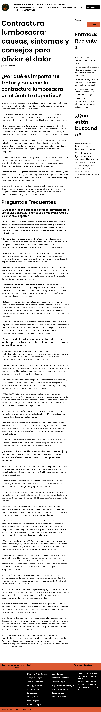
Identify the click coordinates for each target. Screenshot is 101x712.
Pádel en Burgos (59, 697)
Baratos (79, 146)
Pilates (83, 168)
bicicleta (87, 146)
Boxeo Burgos (58, 693)
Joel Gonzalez (9, 66)
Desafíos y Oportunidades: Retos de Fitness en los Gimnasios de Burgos (86, 92)
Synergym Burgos (34, 678)
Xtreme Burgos (33, 697)
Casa (97, 150)
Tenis (89, 174)
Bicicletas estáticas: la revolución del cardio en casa (85, 60)
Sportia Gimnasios (35, 681)
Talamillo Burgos (34, 704)
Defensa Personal (87, 153)
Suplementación (81, 174)
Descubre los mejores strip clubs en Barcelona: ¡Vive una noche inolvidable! (86, 82)
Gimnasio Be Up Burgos (37, 674)
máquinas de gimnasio (85, 165)
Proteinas (78, 171)
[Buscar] (82, 7)
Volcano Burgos (33, 689)
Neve (3, 709)
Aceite (77, 143)
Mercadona (91, 162)
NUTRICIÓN (92, 684)
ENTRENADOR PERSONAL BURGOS (51, 4)
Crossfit (78, 153)
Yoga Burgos (57, 674)
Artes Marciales (86, 143)
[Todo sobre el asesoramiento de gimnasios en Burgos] (5, 7)
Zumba (77, 177)
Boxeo (92, 150)
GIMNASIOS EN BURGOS (87, 673)
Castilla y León (84, 690)
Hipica (77, 162)
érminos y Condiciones (84, 665)
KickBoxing (82, 162)
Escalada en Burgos (60, 678)
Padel (77, 168)
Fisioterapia (92, 159)
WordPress (28, 709)
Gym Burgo (31, 693)
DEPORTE (42, 7)
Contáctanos (92, 7)
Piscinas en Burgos (60, 689)
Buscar (78, 20)
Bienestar (82, 149)
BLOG (96, 687)
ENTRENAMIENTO (69, 7)
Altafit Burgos (32, 701)
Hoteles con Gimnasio (87, 681)
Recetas (86, 171)
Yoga (96, 174)
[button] (34, 7)
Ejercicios (81, 156)
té (92, 174)
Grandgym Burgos (35, 685)
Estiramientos (80, 159)
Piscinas (90, 168)
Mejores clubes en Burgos (63, 685)
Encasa (92, 156)
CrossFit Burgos (59, 681)
